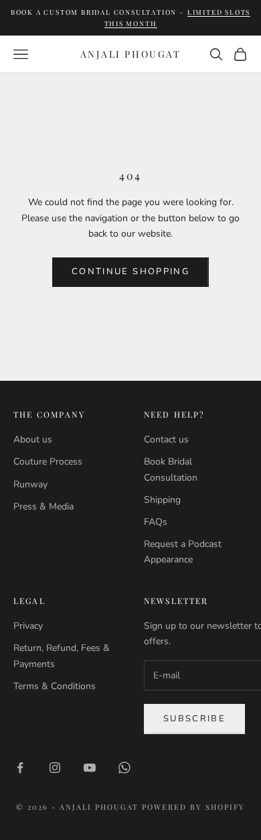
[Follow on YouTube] (89, 767)
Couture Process (47, 461)
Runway (30, 484)
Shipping (162, 499)
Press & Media (43, 506)
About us (32, 439)
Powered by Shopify (193, 807)
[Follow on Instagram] (55, 767)
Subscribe (194, 719)
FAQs (155, 522)
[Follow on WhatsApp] (124, 767)
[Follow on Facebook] (20, 767)
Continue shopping (130, 271)
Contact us (166, 439)
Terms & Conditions (54, 686)
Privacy (28, 625)
